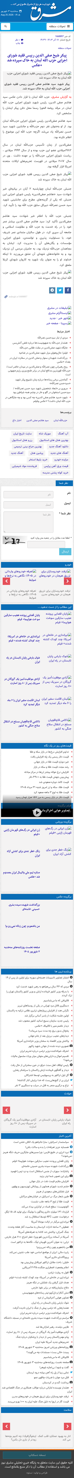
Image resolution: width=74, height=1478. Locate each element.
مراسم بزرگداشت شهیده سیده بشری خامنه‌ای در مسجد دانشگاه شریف (38, 1320)
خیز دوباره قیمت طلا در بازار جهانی (51, 762)
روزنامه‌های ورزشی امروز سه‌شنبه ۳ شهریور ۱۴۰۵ (43, 1347)
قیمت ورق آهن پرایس (56, 466)
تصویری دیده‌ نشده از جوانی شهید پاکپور (48, 1046)
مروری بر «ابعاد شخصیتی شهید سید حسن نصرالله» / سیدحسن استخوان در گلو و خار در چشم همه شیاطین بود (42, 390)
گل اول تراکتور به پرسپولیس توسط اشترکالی (46, 1075)
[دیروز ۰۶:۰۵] (19, 1424)
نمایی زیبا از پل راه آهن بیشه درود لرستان (48, 1373)
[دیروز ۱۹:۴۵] (56, 728)
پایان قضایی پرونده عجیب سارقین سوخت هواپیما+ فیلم (22, 617)
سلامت (67, 1410)
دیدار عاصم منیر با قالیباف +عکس (52, 1026)
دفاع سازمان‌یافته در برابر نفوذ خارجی (50, 1288)
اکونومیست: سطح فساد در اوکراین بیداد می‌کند (45, 1207)
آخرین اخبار (65, 1136)
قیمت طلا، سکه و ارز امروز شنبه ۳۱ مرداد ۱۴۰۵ (44, 787)
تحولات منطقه (57, 26)
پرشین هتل (36, 453)
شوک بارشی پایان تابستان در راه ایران (23, 659)
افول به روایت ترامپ (58, 1273)
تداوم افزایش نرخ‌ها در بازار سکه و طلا (49, 752)
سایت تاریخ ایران (22, 434)
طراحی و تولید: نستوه (37, 1473)
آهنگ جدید (17, 453)
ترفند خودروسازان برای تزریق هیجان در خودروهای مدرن (55, 593)
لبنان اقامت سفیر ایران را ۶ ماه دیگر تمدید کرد (23, 702)
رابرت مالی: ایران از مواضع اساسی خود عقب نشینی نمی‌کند (39, 1252)
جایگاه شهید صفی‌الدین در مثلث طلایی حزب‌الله (44, 348)
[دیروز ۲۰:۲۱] (56, 706)
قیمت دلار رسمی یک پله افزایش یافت (49, 757)
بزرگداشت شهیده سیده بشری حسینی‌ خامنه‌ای (24, 907)
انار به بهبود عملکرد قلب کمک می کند (54, 1438)
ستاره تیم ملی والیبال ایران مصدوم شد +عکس (21, 874)
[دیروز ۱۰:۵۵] (56, 836)
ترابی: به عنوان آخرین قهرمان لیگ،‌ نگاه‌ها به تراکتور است (40, 1242)
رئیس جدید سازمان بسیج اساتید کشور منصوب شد (43, 1021)
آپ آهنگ (63, 434)
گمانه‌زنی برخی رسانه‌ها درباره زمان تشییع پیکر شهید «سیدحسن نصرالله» (43, 382)
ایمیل (67, 503)
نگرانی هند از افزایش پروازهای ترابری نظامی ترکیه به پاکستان (38, 1011)
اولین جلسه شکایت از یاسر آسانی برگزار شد (46, 1016)
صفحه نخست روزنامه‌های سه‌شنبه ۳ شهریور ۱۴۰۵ (22, 949)
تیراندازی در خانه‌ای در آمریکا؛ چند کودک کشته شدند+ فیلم (24, 638)
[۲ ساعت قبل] (56, 685)
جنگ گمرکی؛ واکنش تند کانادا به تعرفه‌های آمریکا (43, 1232)
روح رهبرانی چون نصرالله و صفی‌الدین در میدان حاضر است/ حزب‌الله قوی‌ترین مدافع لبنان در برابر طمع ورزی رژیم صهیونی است (38, 371)
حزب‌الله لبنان (60, 420)
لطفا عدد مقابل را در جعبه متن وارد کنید (50, 538)
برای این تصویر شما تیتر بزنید (54, 1176)
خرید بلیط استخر (38, 459)
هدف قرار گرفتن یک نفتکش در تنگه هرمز (48, 1283)
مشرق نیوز (42, 10)
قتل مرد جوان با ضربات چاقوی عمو (51, 1377)
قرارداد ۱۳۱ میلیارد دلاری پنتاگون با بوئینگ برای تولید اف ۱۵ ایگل (37, 1212)
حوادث (67, 1093)
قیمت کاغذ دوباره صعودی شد (54, 782)
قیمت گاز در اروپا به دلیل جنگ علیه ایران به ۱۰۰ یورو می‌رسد (38, 1402)
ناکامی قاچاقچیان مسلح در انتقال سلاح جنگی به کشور (21, 723)
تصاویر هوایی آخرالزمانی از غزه (51, 810)
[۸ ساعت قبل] (54, 1424)
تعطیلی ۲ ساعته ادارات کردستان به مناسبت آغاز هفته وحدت (38, 1227)
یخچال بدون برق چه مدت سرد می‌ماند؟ (49, 1031)
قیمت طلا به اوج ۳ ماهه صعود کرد (51, 792)
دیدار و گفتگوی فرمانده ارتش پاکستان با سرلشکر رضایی (41, 1070)
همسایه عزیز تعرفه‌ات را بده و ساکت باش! (47, 1147)
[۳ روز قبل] (19, 578)
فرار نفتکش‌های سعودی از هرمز (52, 1192)
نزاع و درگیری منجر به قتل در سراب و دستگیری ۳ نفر (42, 1085)
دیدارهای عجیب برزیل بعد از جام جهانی (48, 1036)
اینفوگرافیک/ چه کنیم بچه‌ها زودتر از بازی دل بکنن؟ (20, 1438)
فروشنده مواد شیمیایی (24, 466)
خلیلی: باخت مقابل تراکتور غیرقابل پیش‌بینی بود (45, 1262)
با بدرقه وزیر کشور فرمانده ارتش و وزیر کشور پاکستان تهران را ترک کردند (39, 993)
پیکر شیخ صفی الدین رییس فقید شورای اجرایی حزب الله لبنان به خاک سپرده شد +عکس (37, 60)
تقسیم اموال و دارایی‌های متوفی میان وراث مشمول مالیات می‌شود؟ (41, 1058)
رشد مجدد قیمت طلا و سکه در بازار (51, 767)
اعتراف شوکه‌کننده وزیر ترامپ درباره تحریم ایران (44, 1051)
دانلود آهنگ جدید (58, 446)
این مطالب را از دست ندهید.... (54, 607)
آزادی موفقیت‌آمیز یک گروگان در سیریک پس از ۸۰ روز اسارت (22, 681)
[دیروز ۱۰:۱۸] (56, 857)
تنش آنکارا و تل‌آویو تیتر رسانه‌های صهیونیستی (45, 1293)
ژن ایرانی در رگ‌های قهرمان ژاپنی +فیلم (22, 832)
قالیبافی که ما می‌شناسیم (56, 1001)
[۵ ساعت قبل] (54, 578)
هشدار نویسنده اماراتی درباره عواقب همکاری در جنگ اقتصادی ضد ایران (37, 1390)
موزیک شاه (45, 434)
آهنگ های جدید (59, 453)
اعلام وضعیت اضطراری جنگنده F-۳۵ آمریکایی (45, 1267)
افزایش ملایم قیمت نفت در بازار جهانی (49, 1181)
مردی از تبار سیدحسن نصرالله (52, 338)
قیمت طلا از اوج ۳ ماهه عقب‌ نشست (50, 1202)
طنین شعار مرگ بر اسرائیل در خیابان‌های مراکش (44, 1196)
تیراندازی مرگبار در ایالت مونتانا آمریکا (50, 1222)
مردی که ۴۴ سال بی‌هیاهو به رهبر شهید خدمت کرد (42, 987)
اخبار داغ (17, 420)
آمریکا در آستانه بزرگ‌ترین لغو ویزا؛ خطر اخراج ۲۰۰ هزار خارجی (37, 1237)
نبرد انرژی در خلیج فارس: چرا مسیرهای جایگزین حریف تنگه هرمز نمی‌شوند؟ (37, 1154)
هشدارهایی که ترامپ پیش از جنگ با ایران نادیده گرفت (41, 1308)
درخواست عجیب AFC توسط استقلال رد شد (47, 1217)
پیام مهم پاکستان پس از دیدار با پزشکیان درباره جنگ (42, 1337)
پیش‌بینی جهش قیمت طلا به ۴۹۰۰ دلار (49, 777)
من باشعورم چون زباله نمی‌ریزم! (22, 926)
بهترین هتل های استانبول (53, 440)
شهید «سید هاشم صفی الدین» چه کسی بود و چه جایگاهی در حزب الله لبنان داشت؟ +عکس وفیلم (38, 399)
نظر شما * (65, 513)
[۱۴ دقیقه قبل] (56, 621)
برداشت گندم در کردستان (56, 1383)
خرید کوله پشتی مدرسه (55, 473)
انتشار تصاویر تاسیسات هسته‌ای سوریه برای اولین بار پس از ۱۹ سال (39, 979)
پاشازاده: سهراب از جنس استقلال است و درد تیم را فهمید (39, 1171)
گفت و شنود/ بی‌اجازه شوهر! (54, 1367)
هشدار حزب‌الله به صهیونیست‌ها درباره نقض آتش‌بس (40, 343)
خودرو (68, 565)
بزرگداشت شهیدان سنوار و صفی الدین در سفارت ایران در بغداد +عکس (40, 360)
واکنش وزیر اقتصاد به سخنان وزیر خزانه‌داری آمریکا (43, 1041)
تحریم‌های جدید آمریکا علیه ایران (52, 1342)
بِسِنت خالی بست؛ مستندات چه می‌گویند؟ (48, 1352)
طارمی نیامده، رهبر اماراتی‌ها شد (52, 1327)
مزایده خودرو (61, 459)
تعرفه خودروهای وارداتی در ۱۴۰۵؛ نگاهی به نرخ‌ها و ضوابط (21, 594)
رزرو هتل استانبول (22, 440)
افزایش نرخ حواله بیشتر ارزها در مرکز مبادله (46, 772)
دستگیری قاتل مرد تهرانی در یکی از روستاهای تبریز (43, 1006)
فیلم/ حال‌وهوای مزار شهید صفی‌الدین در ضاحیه (43, 353)
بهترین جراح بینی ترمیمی (28, 446)
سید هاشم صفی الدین (38, 420)
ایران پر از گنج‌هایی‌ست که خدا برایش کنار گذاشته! (43, 1080)
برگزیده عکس (64, 897)
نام (69, 493)
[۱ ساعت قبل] (56, 643)
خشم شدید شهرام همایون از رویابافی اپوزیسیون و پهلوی (40, 1186)
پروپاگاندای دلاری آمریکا (57, 1257)
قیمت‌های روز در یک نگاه (57, 746)
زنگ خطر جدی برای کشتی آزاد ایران (23, 853)
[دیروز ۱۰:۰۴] (56, 879)
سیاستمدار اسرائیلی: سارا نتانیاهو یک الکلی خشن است (41, 1142)
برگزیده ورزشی (63, 822)
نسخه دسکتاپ (37, 1455)
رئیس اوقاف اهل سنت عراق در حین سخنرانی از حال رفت (40, 1065)
